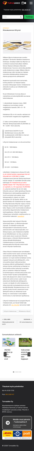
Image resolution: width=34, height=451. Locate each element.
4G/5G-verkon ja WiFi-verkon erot (8, 354)
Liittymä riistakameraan (10, 311)
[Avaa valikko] (31, 3)
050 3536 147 (26, 10)
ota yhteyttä (15, 305)
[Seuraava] (28, 354)
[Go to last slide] (5, 354)
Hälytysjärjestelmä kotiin (8, 322)
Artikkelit (6, 28)
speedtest (21, 216)
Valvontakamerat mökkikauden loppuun (25, 354)
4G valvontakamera (25, 321)
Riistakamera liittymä (24, 311)
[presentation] (8, 342)
